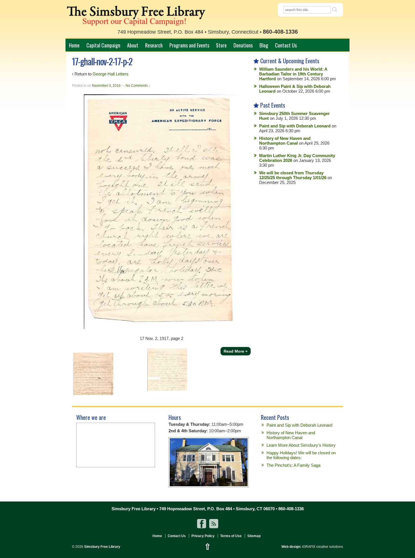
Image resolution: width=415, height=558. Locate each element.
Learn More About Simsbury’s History (301, 445)
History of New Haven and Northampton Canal (285, 141)
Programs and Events (189, 45)
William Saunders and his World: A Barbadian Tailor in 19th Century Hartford (293, 74)
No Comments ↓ (138, 86)
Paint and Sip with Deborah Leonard (295, 125)
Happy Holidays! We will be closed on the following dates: (301, 455)
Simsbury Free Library (101, 547)
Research (154, 45)
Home (74, 45)
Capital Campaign (103, 45)
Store (221, 45)
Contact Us (286, 45)
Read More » (236, 351)
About (132, 45)
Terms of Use (231, 536)
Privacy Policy (203, 536)
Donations (243, 45)
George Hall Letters (110, 73)
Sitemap (254, 536)
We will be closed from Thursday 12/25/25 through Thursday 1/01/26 (292, 175)
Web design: (291, 547)
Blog (263, 45)
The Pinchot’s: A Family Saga (293, 465)
